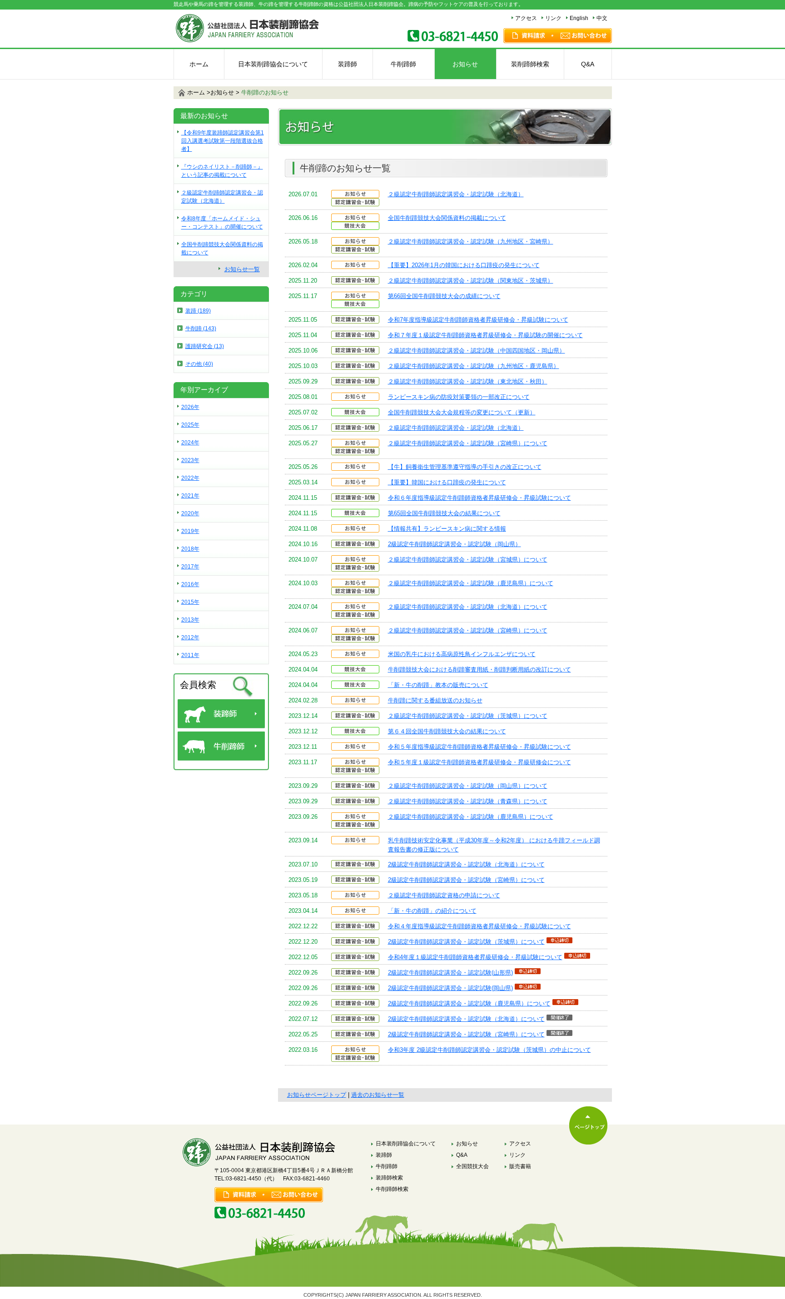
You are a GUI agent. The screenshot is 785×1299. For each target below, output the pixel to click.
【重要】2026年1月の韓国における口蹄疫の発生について (464, 265)
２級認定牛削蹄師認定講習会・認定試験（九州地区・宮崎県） (470, 241)
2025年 (190, 425)
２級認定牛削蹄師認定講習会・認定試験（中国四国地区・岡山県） (476, 350)
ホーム (199, 64)
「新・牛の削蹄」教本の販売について (438, 685)
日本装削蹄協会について (273, 64)
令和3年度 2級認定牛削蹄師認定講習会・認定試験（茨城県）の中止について (489, 1049)
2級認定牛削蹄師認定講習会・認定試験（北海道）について (466, 864)
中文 (601, 18)
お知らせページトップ (316, 1094)
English (579, 18)
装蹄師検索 (389, 1178)
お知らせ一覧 (242, 269)
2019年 (190, 531)
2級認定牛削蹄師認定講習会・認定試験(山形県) (450, 972)
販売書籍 (520, 1166)
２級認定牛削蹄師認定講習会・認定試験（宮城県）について (467, 559)
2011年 (190, 655)
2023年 (190, 460)
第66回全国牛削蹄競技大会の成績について (444, 296)
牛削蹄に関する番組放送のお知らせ (435, 700)
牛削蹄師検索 (392, 1189)
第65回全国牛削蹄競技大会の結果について (444, 513)
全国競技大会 (472, 1166)
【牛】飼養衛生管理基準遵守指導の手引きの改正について (465, 466)
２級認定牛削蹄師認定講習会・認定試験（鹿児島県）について (470, 583)
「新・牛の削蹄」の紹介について (432, 910)
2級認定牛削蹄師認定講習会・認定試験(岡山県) (450, 988)
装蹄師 (347, 64)
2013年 (190, 620)
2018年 (190, 549)
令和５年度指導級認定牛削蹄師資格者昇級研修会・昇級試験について (479, 746)
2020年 (190, 513)
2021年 (190, 496)
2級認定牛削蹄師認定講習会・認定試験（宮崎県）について (466, 879)
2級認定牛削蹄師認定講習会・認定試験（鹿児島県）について (469, 1003)
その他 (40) (199, 364)
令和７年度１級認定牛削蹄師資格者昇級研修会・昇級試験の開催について (485, 335)
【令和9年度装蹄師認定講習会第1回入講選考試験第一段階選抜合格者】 (222, 140)
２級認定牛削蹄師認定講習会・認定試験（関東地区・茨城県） (470, 280)
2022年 (190, 478)
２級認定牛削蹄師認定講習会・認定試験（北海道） (456, 194)
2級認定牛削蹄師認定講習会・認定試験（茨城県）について (466, 941)
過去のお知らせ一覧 (377, 1094)
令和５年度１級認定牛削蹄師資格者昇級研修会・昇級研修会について (479, 762)
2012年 (190, 637)
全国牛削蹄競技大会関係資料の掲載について (447, 217)
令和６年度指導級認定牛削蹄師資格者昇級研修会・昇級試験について (479, 497)
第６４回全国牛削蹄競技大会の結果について (447, 731)
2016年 (190, 584)
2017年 (190, 566)
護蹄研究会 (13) (204, 346)
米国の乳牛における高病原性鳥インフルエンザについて (462, 654)
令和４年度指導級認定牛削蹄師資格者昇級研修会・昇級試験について (479, 926)
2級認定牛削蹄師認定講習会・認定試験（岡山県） (454, 544)
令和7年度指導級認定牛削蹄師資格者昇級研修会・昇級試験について (478, 319)
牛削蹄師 (403, 64)
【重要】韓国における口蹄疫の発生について (447, 482)
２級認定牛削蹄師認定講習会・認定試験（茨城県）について (467, 715)
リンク (553, 18)
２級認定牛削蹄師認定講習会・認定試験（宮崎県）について (467, 443)
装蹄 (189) (198, 311)
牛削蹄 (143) (200, 328)
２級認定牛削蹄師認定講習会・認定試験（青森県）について (467, 801)
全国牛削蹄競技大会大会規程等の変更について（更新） (462, 412)
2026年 (190, 407)
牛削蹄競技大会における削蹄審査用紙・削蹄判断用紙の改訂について (479, 669)
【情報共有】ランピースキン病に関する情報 (447, 528)
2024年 (190, 442)
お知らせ (465, 64)
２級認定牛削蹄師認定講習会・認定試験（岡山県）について (467, 785)
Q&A (587, 64)
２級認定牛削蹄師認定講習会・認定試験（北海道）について (467, 606)
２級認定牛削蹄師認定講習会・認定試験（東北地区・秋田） (467, 381)
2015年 (190, 602)
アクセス (526, 18)
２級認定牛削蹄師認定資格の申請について (444, 895)
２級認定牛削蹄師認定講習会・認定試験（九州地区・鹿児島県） (473, 366)
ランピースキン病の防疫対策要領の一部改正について (459, 396)
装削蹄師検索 (530, 64)
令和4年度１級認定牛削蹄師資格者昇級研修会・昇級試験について (475, 957)
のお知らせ (264, 92)
